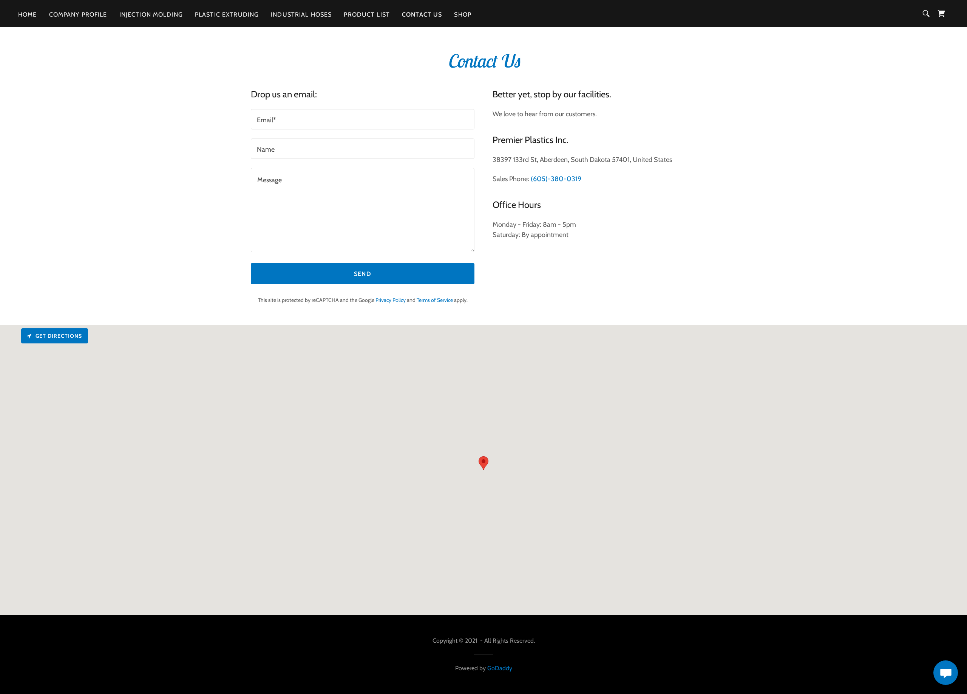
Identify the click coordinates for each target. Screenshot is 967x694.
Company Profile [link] (78, 14)
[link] (941, 13)
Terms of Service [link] (435, 300)
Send (362, 273)
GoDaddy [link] (499, 668)
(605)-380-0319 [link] (556, 179)
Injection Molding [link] (151, 14)
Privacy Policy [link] (390, 300)
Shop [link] (462, 14)
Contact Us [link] (422, 14)
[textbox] (362, 119)
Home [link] (27, 14)
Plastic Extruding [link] (227, 14)
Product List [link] (367, 14)
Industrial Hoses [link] (301, 14)
